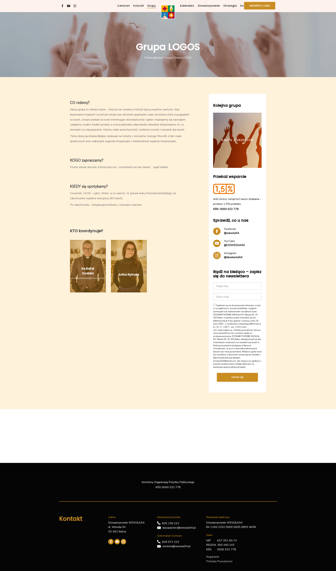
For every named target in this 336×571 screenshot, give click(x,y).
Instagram (230, 253)
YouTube (229, 241)
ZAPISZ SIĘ (237, 377)
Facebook (230, 229)
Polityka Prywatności (219, 561)
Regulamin (212, 557)
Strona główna (154, 58)
